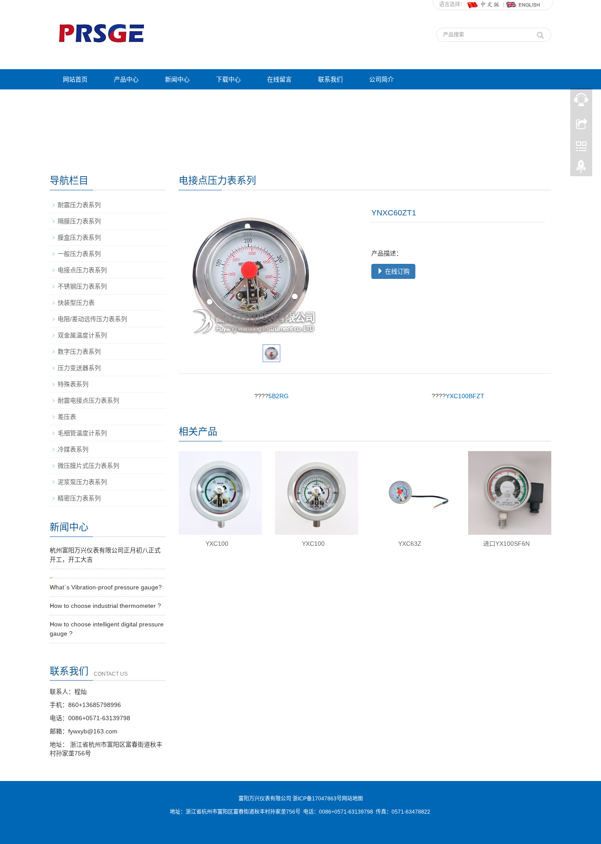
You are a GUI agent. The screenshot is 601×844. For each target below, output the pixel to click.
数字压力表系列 (79, 351)
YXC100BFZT (465, 396)
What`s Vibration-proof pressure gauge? (106, 587)
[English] (523, 4)
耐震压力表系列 (79, 204)
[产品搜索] (540, 33)
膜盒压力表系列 (79, 237)
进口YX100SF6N (506, 543)
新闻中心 (177, 79)
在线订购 (396, 271)
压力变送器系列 (79, 367)
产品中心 (126, 79)
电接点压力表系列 (82, 270)
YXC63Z (409, 543)
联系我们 (330, 79)
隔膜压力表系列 (79, 221)
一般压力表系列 (79, 253)
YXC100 (216, 543)
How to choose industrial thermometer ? (105, 605)
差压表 (67, 416)
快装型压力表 (76, 302)
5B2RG (278, 396)
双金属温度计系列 (82, 335)
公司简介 (381, 79)
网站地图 (352, 799)
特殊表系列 (73, 384)
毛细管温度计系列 (82, 433)
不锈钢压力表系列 (82, 286)
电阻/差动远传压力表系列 (92, 318)
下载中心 (228, 79)
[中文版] (484, 4)
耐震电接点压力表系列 (88, 400)
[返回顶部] (581, 169)
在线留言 (279, 79)
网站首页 (75, 79)
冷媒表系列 (73, 449)
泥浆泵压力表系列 (82, 481)
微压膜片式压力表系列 (88, 465)
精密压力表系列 (79, 498)
